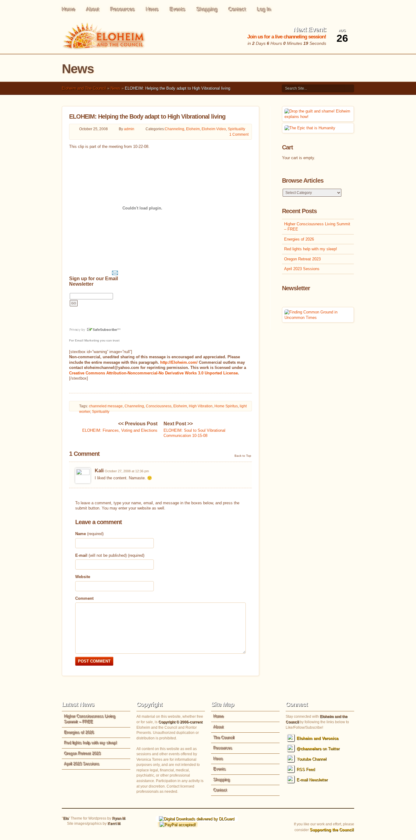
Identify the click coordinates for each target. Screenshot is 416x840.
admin (129, 129)
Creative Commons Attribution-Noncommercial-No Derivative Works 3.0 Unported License (153, 373)
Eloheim (193, 129)
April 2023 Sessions (301, 268)
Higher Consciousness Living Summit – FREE (317, 227)
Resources (122, 9)
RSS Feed (306, 769)
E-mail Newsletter (312, 779)
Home (68, 9)
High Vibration (201, 406)
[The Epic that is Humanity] (309, 128)
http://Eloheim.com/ (179, 362)
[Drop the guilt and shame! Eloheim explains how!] (317, 116)
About (92, 9)
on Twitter (318, 748)
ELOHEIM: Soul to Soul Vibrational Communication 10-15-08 (194, 429)
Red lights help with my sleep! (310, 249)
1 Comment (239, 134)
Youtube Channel (311, 759)
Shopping (206, 9)
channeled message (106, 406)
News (152, 9)
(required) (89, 533)
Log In (264, 9)
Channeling (174, 129)
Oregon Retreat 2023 (302, 259)
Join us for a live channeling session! (286, 37)
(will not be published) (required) (109, 555)
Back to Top (242, 455)
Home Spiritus (226, 406)
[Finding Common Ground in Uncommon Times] (317, 317)
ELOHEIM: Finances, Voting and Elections (119, 427)
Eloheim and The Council (84, 88)
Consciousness (158, 406)
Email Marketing (87, 340)
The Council (223, 737)
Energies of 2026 (299, 239)
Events (177, 9)
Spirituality (236, 129)
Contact (237, 9)
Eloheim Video (214, 129)
